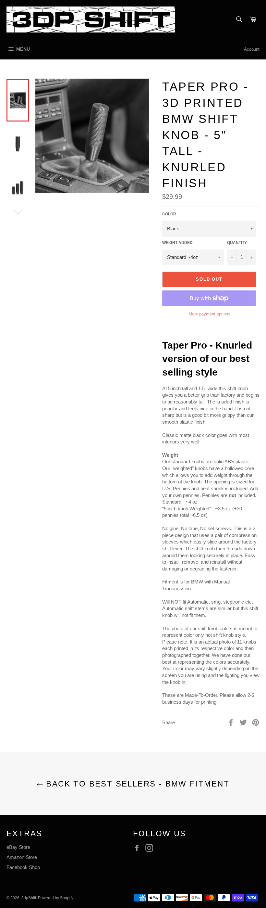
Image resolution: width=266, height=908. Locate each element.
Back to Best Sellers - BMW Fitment (136, 783)
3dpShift (28, 898)
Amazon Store (21, 857)
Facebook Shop (23, 867)
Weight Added (177, 242)
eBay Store (18, 847)
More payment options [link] (209, 314)
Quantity (237, 242)
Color (169, 214)
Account (252, 49)
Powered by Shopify (55, 898)
